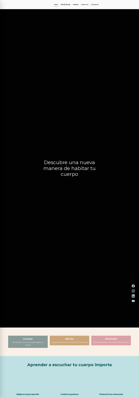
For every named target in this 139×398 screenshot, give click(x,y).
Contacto (95, 4)
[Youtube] (133, 301)
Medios (76, 4)
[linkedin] (133, 296)
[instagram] (133, 291)
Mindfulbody (65, 4)
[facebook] (133, 286)
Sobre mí (84, 4)
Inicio (56, 4)
